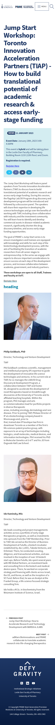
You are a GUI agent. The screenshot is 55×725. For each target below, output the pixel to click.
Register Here (12, 166)
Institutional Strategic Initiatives (27, 689)
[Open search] (52, 6)
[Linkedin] (29, 172)
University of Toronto (27, 696)
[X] (9, 172)
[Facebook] (16, 172)
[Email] (22, 172)
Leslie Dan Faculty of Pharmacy (27, 692)
